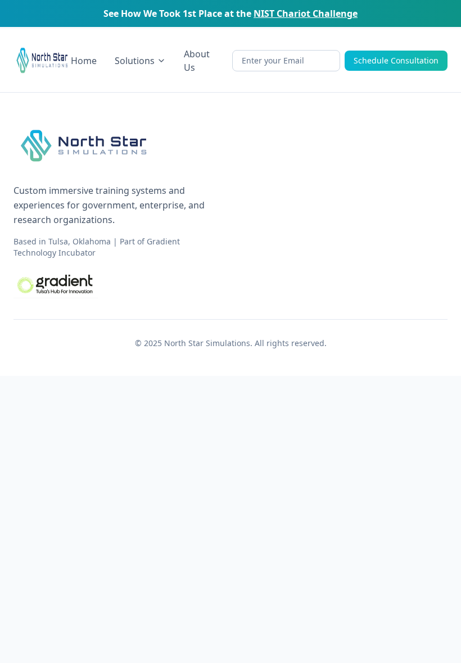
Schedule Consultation (396, 60)
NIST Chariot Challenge (306, 13)
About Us (197, 61)
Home (84, 61)
